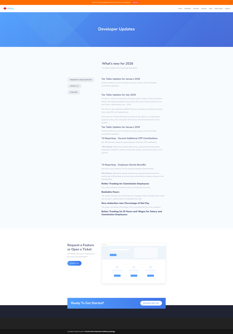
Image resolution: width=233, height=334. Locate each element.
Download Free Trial (151, 303)
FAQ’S (210, 8)
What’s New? (219, 8)
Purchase (196, 8)
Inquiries (204, 8)
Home (180, 8)
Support (227, 8)
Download (187, 8)
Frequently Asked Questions (81, 80)
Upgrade (135, 2)
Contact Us (74, 86)
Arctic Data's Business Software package (100, 331)
